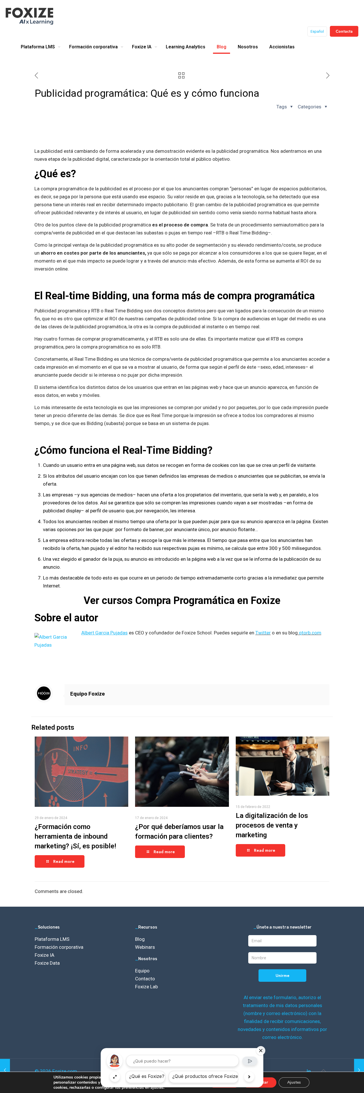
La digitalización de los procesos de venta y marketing (272, 825)
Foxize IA (44, 955)
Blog (140, 939)
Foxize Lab (146, 986)
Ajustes (294, 1082)
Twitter (263, 633)
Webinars (145, 947)
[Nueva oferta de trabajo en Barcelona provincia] (359, 1070)
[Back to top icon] (323, 1070)
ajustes (157, 1087)
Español (317, 31)
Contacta (344, 31)
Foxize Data (47, 963)
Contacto (145, 978)
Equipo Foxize (87, 694)
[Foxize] (29, 15)
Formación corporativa (59, 947)
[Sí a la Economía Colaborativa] (5, 1070)
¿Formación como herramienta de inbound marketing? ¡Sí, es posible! (75, 836)
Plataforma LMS (52, 939)
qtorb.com (309, 633)
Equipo (142, 971)
